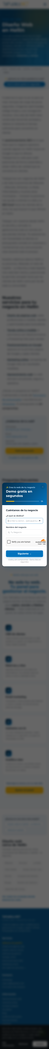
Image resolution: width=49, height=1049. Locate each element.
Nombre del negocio (16, 527)
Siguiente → (24, 553)
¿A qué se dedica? (15, 516)
